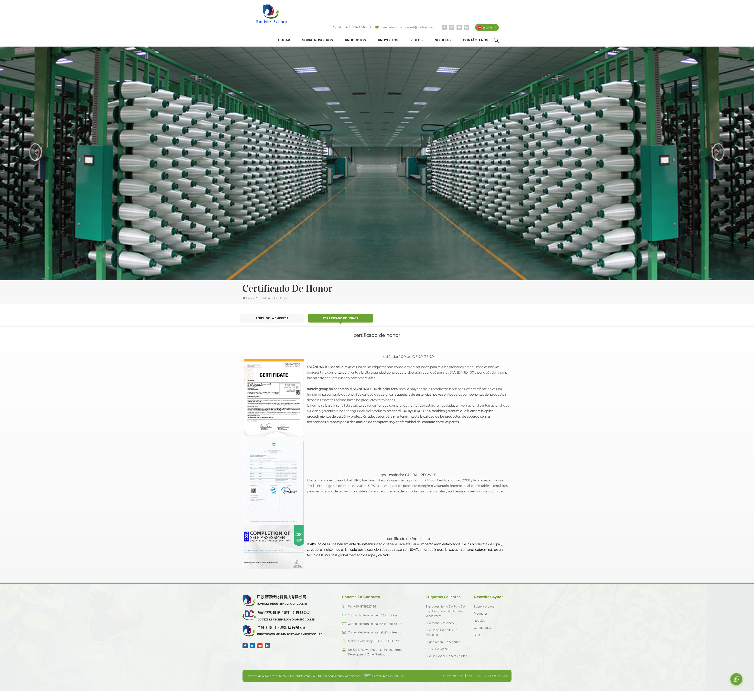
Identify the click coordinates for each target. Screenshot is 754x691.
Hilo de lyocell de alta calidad (446, 656)
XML (469, 675)
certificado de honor (273, 298)
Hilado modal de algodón (442, 642)
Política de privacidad (491, 675)
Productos (355, 40)
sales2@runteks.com (388, 624)
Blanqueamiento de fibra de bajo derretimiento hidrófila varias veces (445, 611)
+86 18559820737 (387, 641)
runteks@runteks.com (389, 632)
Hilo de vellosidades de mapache (441, 632)
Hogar (284, 40)
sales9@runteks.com (420, 27)
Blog (477, 635)
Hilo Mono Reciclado (439, 623)
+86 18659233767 (354, 27)
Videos (416, 40)
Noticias (443, 40)
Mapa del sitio (453, 675)
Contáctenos (475, 40)
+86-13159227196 (365, 606)
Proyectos (388, 40)
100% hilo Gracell (437, 649)
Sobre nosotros (317, 40)
